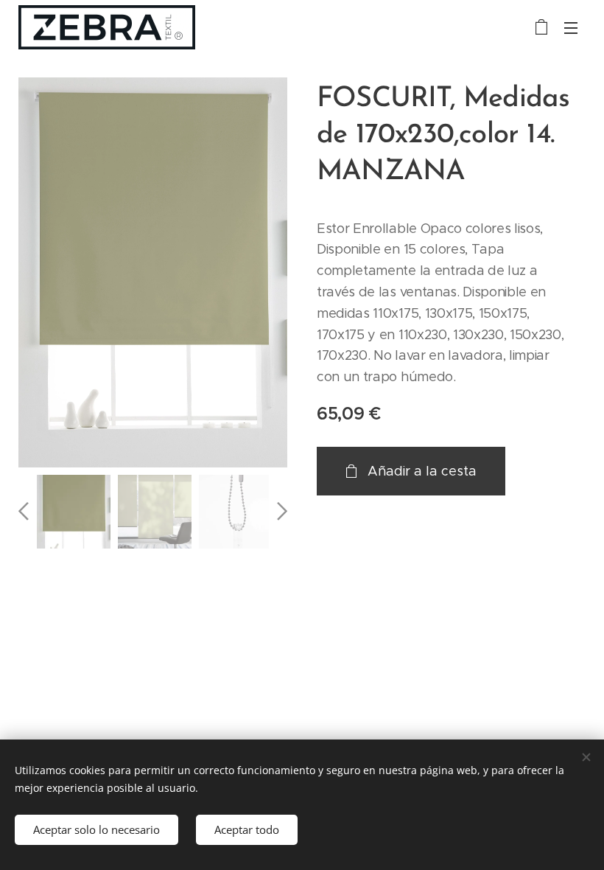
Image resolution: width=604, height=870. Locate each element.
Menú (571, 27)
